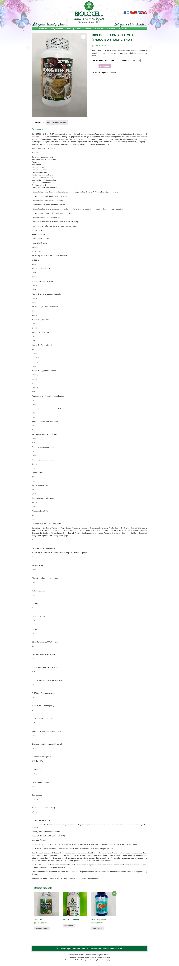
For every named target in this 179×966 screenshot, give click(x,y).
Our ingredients (74, 29)
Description (39, 122)
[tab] (39, 122)
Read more (68, 926)
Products (99, 29)
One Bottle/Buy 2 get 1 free (103, 60)
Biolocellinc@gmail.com (85, 960)
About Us (43, 29)
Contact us (123, 29)
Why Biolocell (57, 29)
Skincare (111, 29)
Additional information (56, 122)
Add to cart (104, 66)
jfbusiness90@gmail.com (106, 960)
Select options (42, 928)
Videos (88, 29)
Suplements (112, 73)
